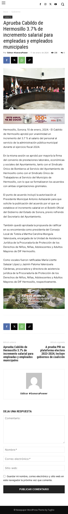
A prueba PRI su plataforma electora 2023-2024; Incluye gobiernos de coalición (51, 352)
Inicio (5, 11)
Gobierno (15, 11)
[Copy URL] (29, 60)
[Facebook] (40, 4)
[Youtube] (55, 4)
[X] (50, 4)
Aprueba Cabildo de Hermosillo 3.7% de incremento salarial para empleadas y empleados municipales (18, 353)
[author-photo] (34, 388)
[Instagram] (45, 4)
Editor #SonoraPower (17, 52)
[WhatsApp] (21, 60)
